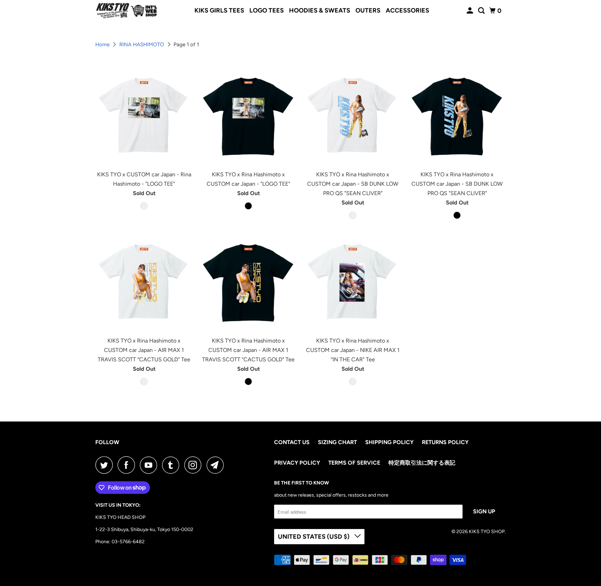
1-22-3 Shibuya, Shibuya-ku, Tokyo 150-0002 (144, 529)
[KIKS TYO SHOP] (126, 11)
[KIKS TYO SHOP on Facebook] (128, 465)
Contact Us (292, 442)
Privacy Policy (297, 462)
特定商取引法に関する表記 (421, 462)
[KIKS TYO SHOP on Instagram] (194, 465)
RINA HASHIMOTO (142, 44)
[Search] (482, 11)
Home (103, 44)
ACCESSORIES (407, 10)
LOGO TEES (266, 10)
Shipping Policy (389, 442)
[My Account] (470, 11)
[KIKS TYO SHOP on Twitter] (105, 465)
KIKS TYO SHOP (487, 532)
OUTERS (367, 10)
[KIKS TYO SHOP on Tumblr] (172, 465)
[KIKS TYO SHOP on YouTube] (150, 465)
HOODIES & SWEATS (319, 10)
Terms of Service (354, 462)
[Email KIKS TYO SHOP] (217, 465)
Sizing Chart (337, 442)
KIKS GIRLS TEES (219, 10)
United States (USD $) (314, 536)
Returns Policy (445, 442)
